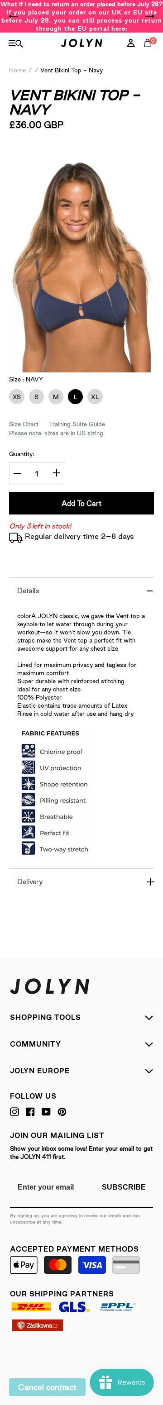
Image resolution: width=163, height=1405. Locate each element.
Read (31, 150)
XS (15, 397)
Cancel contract (47, 1387)
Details (28, 591)
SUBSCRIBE (124, 1187)
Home (17, 70)
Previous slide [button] (13, 16)
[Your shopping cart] (149, 53)
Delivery (30, 882)
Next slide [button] (149, 16)
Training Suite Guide (77, 424)
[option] (81, 16)
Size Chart (23, 424)
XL (93, 397)
